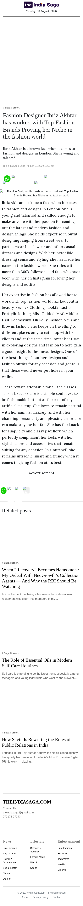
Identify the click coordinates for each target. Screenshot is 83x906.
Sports (33, 868)
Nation (6, 873)
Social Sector (10, 868)
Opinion (7, 878)
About (25, 897)
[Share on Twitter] (57, 178)
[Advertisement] (41, 59)
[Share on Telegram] (18, 184)
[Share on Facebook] (27, 178)
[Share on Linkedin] (49, 184)
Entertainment (10, 848)
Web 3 (33, 862)
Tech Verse (63, 859)
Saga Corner (9, 853)
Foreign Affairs (37, 857)
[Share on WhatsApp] (7, 178)
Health (61, 864)
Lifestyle (62, 870)
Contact (57, 897)
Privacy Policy (40, 897)
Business (62, 853)
